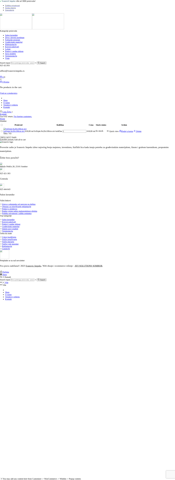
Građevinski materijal (13, 42)
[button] (126, 131)
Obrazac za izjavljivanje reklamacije (16, 206)
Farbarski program (12, 40)
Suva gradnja (10, 54)
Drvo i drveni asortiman (14, 37)
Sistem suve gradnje (10, 229)
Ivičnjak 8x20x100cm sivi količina (48, 131)
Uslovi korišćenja (9, 237)
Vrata (7, 58)
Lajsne (8, 49)
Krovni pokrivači (12, 47)
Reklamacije (7, 246)
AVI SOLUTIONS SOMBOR (88, 266)
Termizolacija (7, 231)
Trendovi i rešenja (10, 105)
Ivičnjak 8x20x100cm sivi (14, 131)
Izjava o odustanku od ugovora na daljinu (18, 204)
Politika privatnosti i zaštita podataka (17, 213)
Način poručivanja (9, 239)
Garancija (6, 249)
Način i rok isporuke (10, 244)
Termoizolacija (11, 56)
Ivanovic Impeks (33, 266)
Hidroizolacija (11, 44)
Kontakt (6, 107)
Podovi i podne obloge (14, 51)
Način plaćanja (8, 242)
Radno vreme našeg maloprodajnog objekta (19, 211)
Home (2, 119)
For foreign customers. (23, 116)
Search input (5, 63)
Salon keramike (11, 35)
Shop (5, 100)
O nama (6, 103)
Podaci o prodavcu (9, 209)
